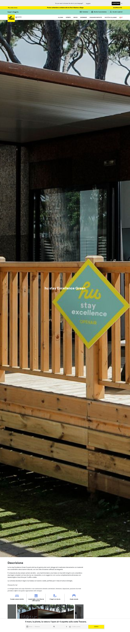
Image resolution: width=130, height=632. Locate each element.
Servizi (75, 17)
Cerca (96, 626)
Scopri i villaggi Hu (13, 12)
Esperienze (83, 17)
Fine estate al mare (12, 7)
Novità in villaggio (111, 17)
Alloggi (60, 17)
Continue (116, 3)
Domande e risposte (96, 17)
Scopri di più (117, 7)
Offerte (68, 17)
